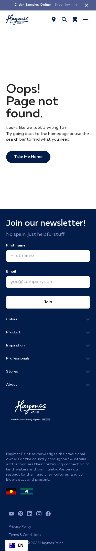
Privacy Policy (20, 526)
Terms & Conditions (25, 535)
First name (15, 245)
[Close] (86, 5)
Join (48, 302)
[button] (64, 19)
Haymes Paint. (52, 543)
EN (21, 545)
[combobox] (16, 545)
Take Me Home (28, 157)
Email (11, 271)
